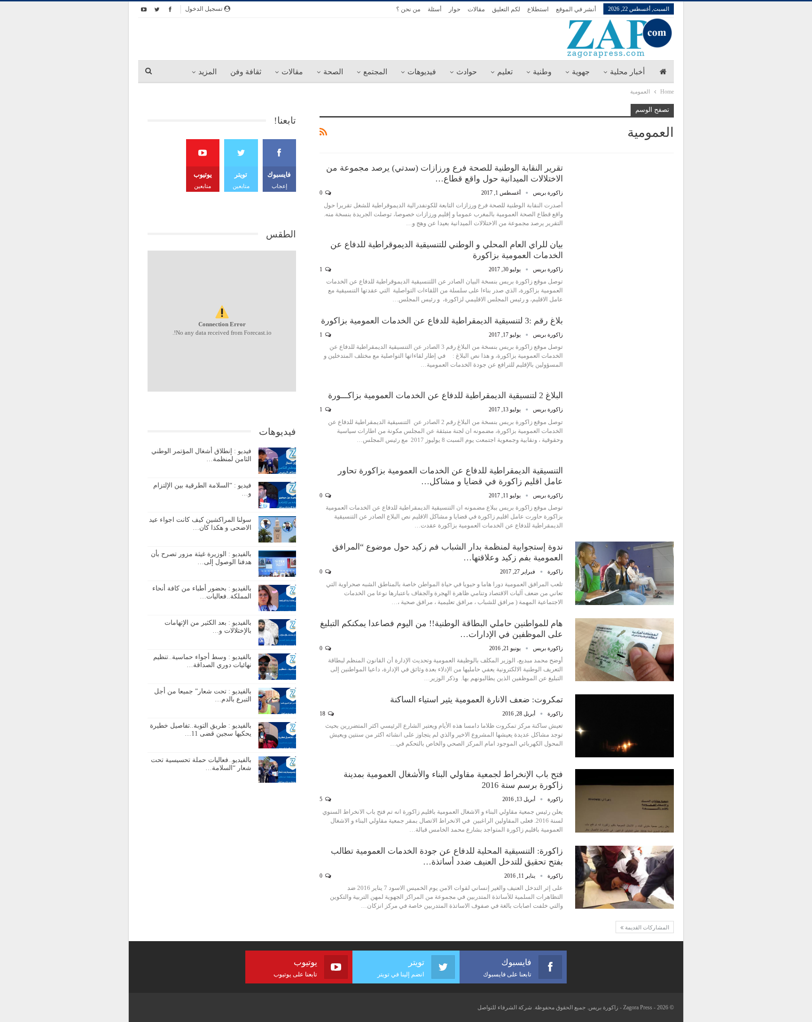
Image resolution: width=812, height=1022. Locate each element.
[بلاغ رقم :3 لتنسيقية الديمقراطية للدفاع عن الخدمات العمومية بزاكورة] (624, 346)
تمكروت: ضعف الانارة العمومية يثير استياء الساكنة (476, 699)
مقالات (476, 9)
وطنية (542, 72)
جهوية (581, 72)
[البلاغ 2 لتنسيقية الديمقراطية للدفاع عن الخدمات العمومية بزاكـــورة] (624, 421)
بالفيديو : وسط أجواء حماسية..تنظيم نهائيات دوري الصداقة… (202, 660)
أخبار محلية (627, 72)
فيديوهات (421, 72)
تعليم (505, 72)
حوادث (466, 72)
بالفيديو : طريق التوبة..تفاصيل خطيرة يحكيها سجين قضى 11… (200, 729)
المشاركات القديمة (646, 927)
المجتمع (375, 72)
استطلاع (538, 9)
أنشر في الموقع (576, 9)
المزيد (207, 72)
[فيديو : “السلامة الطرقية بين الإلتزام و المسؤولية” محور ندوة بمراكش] (277, 495)
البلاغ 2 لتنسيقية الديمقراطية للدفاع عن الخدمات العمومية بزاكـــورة (445, 395)
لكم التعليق (506, 9)
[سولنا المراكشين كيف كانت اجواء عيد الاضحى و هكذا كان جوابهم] (277, 529)
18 (323, 713)
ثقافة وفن (245, 72)
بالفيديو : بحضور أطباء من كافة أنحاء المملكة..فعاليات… (201, 592)
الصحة (333, 72)
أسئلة (435, 9)
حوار (455, 9)
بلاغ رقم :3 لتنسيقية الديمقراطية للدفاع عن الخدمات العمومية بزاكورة (442, 320)
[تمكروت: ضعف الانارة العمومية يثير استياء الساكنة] (624, 725)
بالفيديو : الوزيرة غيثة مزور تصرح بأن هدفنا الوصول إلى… (201, 558)
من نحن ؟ (408, 9)
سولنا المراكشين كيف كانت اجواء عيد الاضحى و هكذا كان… (200, 523)
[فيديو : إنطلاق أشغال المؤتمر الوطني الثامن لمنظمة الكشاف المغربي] (277, 461)
